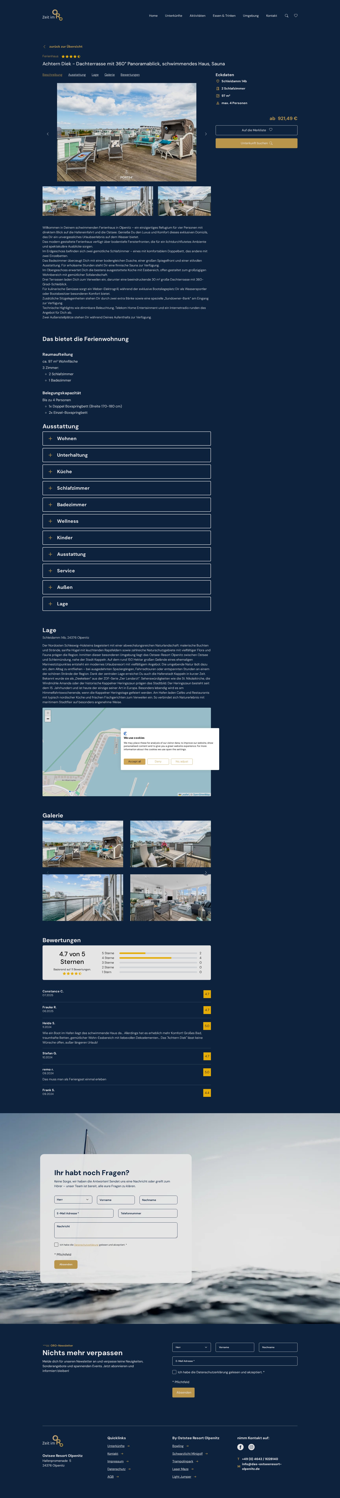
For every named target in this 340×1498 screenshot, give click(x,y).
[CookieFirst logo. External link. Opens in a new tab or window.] (125, 733)
